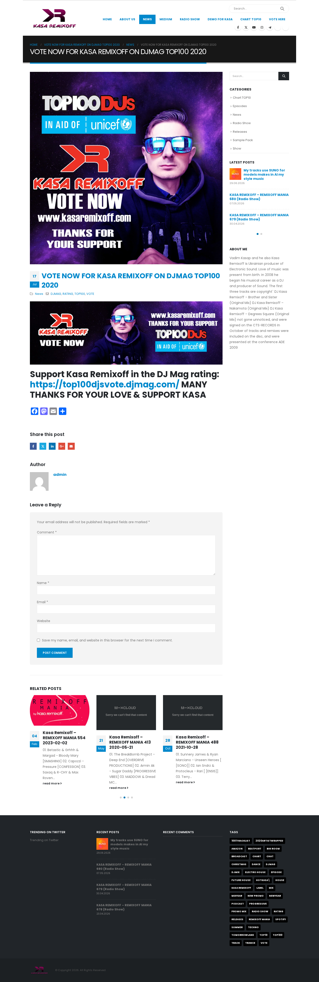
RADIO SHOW (260, 911)
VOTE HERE (277, 19)
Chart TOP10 (250, 19)
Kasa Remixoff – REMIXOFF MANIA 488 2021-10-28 (197, 742)
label (259, 888)
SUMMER (237, 927)
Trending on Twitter (44, 840)
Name (43, 583)
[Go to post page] (59, 710)
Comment (47, 532)
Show (237, 148)
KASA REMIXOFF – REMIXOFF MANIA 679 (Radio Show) (259, 217)
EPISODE (276, 872)
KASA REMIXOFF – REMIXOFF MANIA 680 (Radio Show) (259, 196)
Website (43, 621)
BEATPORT (254, 848)
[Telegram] (269, 27)
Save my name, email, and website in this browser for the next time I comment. (107, 640)
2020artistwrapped (269, 841)
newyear (275, 896)
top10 (263, 935)
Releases (240, 131)
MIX (271, 888)
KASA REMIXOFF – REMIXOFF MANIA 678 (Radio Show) (124, 907)
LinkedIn (52, 446)
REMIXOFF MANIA (259, 919)
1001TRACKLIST (240, 841)
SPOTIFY (280, 919)
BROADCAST (239, 856)
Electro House (255, 872)
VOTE (90, 294)
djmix (235, 872)
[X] (246, 27)
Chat (269, 856)
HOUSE (279, 880)
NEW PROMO (256, 896)
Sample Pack (243, 140)
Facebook (33, 446)
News (147, 19)
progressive (258, 903)
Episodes (240, 106)
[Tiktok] (285, 27)
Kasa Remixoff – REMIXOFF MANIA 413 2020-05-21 (130, 742)
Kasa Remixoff (241, 888)
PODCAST (237, 903)
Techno (253, 927)
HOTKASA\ (263, 880)
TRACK (235, 943)
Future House (241, 880)
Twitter (42, 446)
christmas (238, 864)
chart (256, 856)
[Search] (282, 9)
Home (107, 19)
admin (60, 474)
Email (71, 446)
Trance (250, 943)
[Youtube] (254, 27)
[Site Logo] (54, 18)
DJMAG (56, 294)
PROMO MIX (238, 911)
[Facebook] (238, 27)
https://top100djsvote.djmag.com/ (104, 384)
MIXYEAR (236, 896)
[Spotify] (277, 27)
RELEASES (237, 919)
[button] (121, 797)
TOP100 (79, 294)
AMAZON (237, 848)
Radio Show (242, 123)
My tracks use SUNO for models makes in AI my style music (264, 174)
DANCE (256, 864)
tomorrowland (242, 935)
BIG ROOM (273, 848)
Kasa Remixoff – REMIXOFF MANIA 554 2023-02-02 (64, 738)
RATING (68, 294)
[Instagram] (262, 27)
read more (51, 783)
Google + (61, 446)
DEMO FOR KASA (220, 19)
